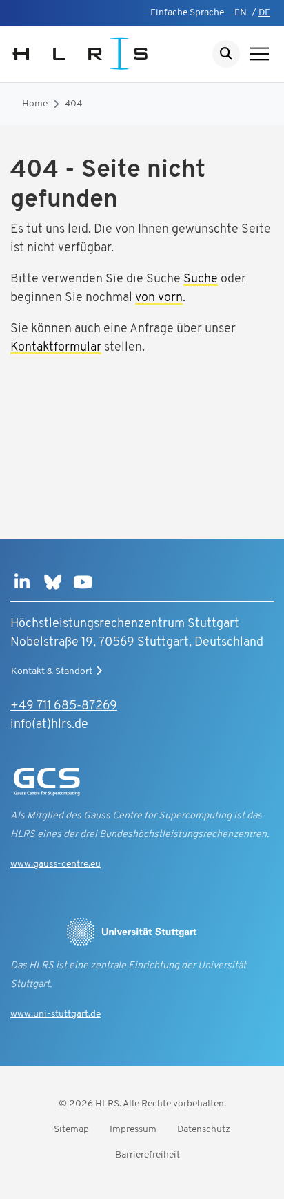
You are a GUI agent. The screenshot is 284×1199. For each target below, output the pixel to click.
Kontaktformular (55, 348)
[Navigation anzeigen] (259, 54)
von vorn (159, 298)
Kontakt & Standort (51, 671)
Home (35, 104)
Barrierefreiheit (147, 1155)
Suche (200, 280)
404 (73, 104)
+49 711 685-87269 (63, 706)
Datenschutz (203, 1129)
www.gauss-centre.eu (55, 864)
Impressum (133, 1129)
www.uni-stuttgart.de (55, 1014)
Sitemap (71, 1129)
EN (240, 13)
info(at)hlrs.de (49, 725)
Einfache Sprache (187, 13)
